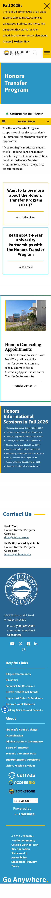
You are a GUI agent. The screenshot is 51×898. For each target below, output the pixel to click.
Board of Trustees (17, 747)
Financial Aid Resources (20, 686)
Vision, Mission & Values (20, 765)
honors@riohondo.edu (17, 554)
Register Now (21, 41)
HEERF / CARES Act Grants (22, 692)
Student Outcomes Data (21, 753)
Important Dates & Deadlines (24, 698)
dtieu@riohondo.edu (16, 537)
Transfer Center (22, 385)
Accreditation (14, 735)
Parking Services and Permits (24, 710)
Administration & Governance (24, 741)
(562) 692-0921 (25, 626)
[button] (25, 121)
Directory (12, 680)
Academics (16, 113)
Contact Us (14, 634)
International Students (20, 704)
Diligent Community (18, 674)
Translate (26, 814)
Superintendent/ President (23, 759)
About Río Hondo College (21, 729)
